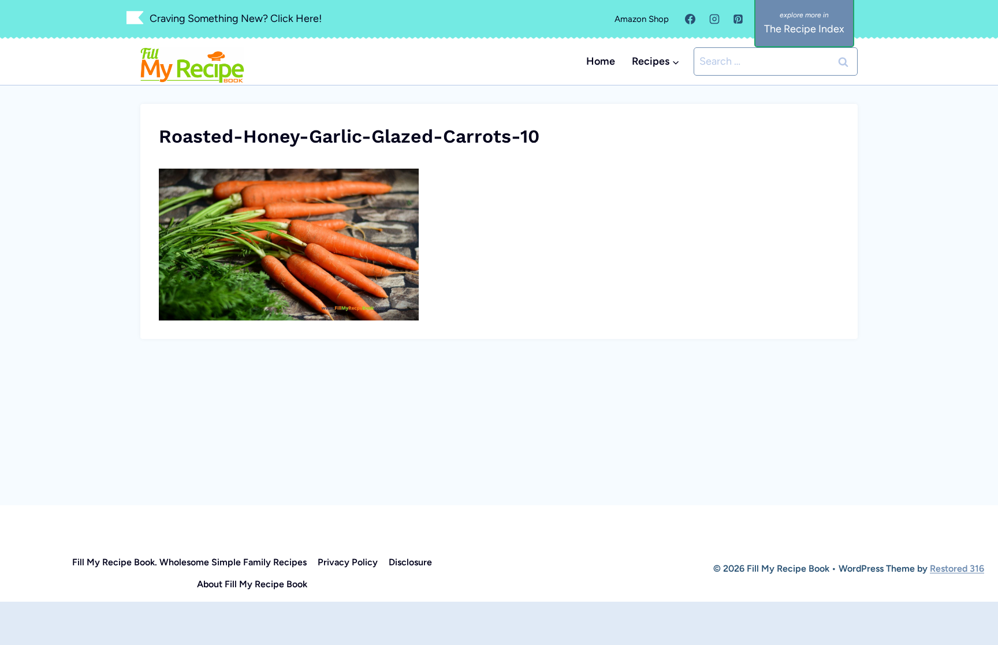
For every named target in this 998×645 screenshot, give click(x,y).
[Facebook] (690, 19)
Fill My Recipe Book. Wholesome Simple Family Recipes (189, 562)
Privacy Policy (348, 562)
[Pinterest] (738, 19)
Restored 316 (957, 568)
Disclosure (410, 562)
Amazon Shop (642, 19)
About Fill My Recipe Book (252, 584)
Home (600, 61)
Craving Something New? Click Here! (236, 18)
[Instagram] (714, 19)
